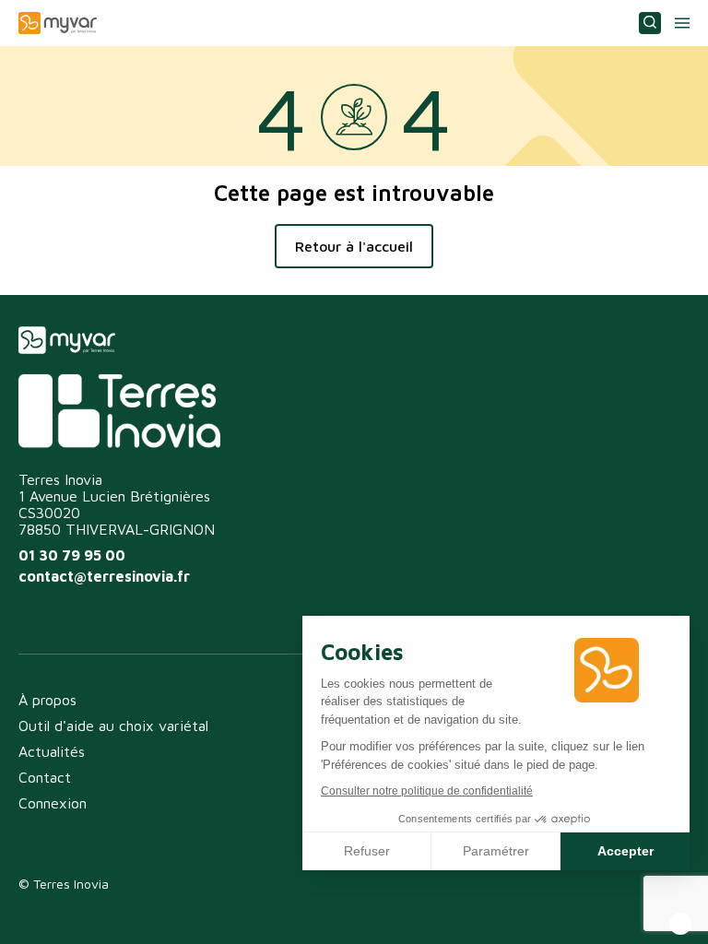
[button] (680, 924)
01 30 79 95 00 (71, 555)
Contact (44, 777)
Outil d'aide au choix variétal (113, 725)
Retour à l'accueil (354, 246)
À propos (47, 699)
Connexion (52, 803)
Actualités (51, 751)
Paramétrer (496, 851)
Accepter (625, 851)
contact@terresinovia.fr (104, 576)
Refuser (367, 851)
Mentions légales (246, 908)
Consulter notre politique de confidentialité (427, 791)
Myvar (57, 23)
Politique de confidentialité (98, 908)
